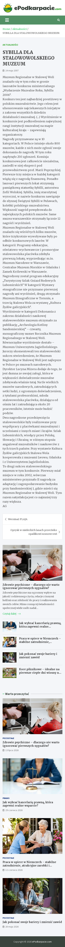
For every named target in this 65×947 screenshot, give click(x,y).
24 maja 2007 (12, 70)
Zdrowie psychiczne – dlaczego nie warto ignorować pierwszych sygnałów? (31, 586)
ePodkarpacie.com (42, 941)
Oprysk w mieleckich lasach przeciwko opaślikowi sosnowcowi (33, 532)
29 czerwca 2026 (14, 810)
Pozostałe (8, 738)
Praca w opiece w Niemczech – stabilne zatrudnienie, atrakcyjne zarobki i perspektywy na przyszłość (40, 643)
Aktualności (10, 44)
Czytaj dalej (10, 613)
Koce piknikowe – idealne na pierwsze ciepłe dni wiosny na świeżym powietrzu (39, 673)
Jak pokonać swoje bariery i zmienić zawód (38, 655)
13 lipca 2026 (12, 750)
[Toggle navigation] (7, 20)
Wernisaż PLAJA (17, 519)
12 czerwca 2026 (14, 869)
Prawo (6, 798)
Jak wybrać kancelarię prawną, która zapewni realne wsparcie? (40, 626)
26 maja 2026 (12, 926)
